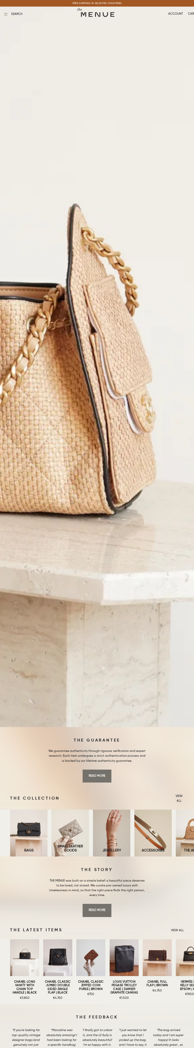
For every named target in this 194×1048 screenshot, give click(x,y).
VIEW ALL (179, 799)
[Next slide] (178, 833)
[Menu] (6, 14)
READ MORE (97, 775)
